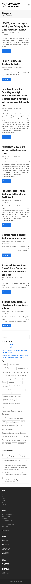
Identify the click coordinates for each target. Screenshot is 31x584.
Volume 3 (6, 243)
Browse (3, 498)
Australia (16, 364)
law (6, 418)
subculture (8, 443)
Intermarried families (7, 389)
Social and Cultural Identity (16, 440)
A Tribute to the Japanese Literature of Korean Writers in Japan (15, 305)
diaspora (4, 382)
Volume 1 (6, 280)
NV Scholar (4, 500)
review (20, 437)
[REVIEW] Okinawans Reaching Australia (11, 62)
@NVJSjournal (6, 530)
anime (10, 364)
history (5, 386)
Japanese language (9, 400)
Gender (11, 382)
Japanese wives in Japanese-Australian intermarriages (15, 236)
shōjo (3, 440)
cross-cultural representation (9, 379)
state (3, 443)
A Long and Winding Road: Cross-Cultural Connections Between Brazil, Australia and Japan (15, 269)
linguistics (12, 418)
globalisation (19, 381)
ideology (19, 385)
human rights (12, 385)
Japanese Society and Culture (12, 412)
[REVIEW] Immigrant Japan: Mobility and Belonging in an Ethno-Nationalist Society (15, 26)
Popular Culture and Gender (14, 433)
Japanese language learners (11, 403)
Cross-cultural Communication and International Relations (15, 373)
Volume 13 (6, 34)
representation (12, 436)
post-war (4, 436)
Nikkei (23, 421)
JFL (3, 418)
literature (20, 418)
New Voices (21, 33)
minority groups (13, 422)
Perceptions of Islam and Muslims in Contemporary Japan (14, 150)
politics (19, 426)
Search (3, 502)
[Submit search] (27, 337)
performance (12, 425)
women (14, 444)
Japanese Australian (6, 392)
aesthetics (4, 364)
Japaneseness (6, 407)
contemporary (22, 368)
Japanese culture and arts (11, 396)
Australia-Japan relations (8, 368)
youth (3, 447)
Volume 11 (6, 158)
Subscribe (4, 504)
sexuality (26, 436)
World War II (21, 443)
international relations (19, 390)
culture (20, 379)
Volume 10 (6, 202)
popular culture (7, 429)
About (3, 496)
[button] (28, 5)
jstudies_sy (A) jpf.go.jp (9, 524)
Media (3, 421)
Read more (6, 51)
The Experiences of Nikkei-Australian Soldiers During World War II (14, 194)
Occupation (5, 425)
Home (3, 494)
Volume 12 (6, 69)
